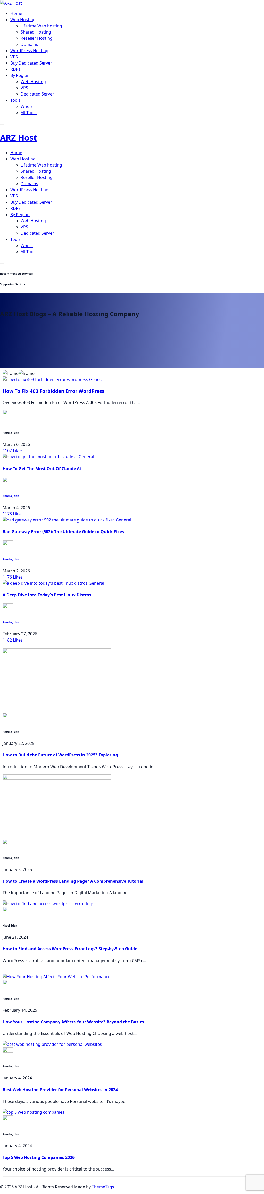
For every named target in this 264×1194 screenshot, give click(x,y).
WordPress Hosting (29, 50)
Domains (29, 44)
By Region (20, 75)
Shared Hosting (36, 32)
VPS (14, 57)
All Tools (29, 112)
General (97, 379)
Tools (15, 100)
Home (16, 13)
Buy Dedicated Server (31, 63)
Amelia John (11, 496)
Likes (13, 450)
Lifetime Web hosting (41, 26)
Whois (27, 106)
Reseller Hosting (37, 38)
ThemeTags (103, 1187)
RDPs (15, 69)
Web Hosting (23, 19)
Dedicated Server (37, 94)
